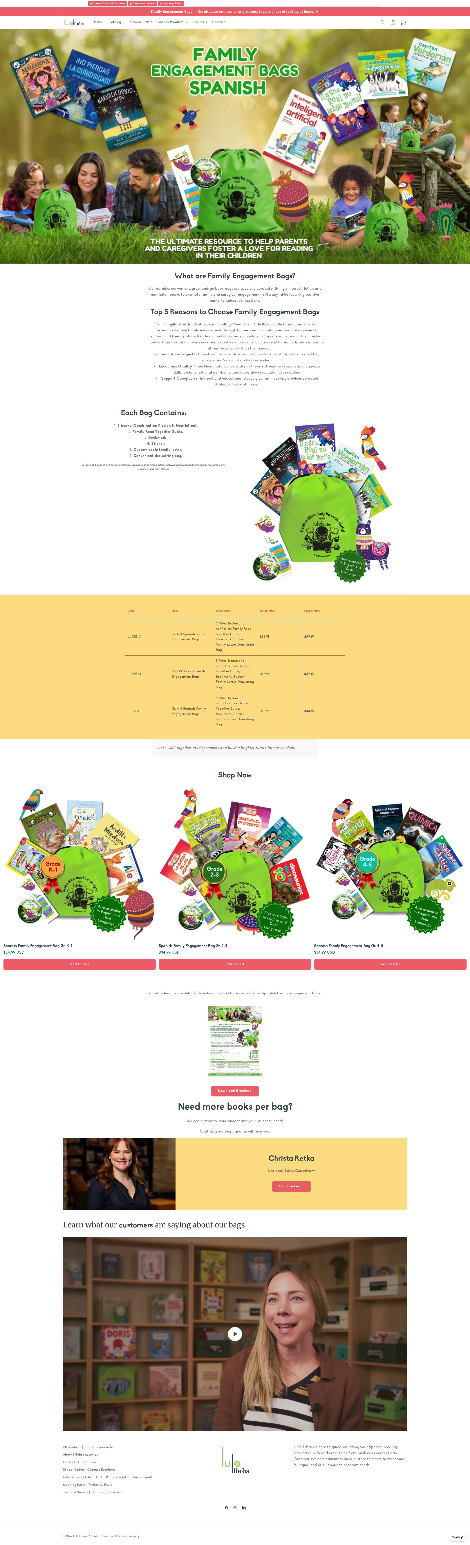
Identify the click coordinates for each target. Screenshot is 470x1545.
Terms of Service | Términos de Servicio (93, 1492)
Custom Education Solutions (109, 1536)
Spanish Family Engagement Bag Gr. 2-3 (193, 946)
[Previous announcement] (63, 11)
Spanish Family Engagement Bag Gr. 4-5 (348, 946)
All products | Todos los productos (89, 1447)
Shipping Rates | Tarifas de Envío (87, 1485)
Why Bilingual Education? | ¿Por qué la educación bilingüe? (107, 1477)
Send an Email (291, 1186)
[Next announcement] (406, 11)
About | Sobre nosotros (80, 1454)
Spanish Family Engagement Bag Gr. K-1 (37, 946)
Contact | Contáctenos (80, 1462)
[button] (116, 22)
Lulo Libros (80, 1536)
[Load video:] (235, 1334)
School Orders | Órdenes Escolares (89, 1469)
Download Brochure (235, 1091)
